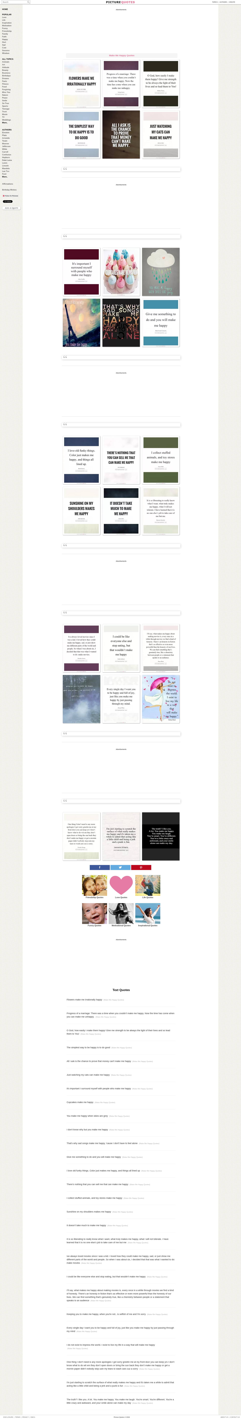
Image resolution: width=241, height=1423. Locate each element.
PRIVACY (25, 1417)
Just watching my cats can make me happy (99, 1075)
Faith (4, 37)
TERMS (17, 1417)
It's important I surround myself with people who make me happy (110, 1088)
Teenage (5, 109)
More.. (5, 123)
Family (5, 34)
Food (4, 87)
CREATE (232, 2)
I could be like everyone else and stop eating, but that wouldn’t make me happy (117, 1276)
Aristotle (6, 138)
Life (3, 20)
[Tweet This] (120, 867)
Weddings (6, 120)
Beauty (5, 70)
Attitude (5, 67)
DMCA (33, 1417)
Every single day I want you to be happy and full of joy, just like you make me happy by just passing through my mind (120, 1329)
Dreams (5, 78)
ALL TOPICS (7, 59)
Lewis (4, 163)
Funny (5, 28)
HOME (5, 9)
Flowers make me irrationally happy (95, 999)
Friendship (7, 31)
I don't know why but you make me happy (98, 1129)
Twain (4, 141)
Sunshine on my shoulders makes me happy (100, 1211)
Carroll (5, 152)
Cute (4, 48)
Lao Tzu (5, 171)
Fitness (5, 84)
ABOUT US (224, 1417)
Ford (4, 174)
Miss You (6, 92)
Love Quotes (121, 897)
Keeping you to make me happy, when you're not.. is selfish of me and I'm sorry (117, 1314)
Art (3, 65)
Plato (4, 135)
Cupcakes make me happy (91, 1102)
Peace (4, 98)
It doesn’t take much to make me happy (97, 1225)
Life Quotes (147, 897)
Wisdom (5, 53)
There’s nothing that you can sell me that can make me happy (108, 1184)
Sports (5, 106)
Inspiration (7, 23)
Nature (5, 95)
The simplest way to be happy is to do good (99, 1047)
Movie (4, 114)
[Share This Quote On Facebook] (100, 867)
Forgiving (6, 89)
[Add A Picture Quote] (11, 208)
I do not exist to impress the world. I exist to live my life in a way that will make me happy (111, 1347)
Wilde (4, 149)
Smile (4, 100)
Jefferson (6, 146)
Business (6, 73)
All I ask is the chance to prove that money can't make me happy (110, 1061)
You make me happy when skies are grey (98, 1116)
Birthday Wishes (9, 190)
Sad (4, 45)
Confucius (6, 155)
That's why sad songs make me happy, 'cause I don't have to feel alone (113, 1143)
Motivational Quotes (121, 925)
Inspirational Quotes (147, 925)
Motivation (6, 25)
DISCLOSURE (8, 1417)
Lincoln (5, 166)
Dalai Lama (7, 160)
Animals (5, 62)
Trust (4, 111)
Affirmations (7, 184)
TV (3, 117)
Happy (5, 39)
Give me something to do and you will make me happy (105, 1157)
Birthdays (6, 76)
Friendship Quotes (94, 897)
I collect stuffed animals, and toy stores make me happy (105, 1198)
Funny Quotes (94, 925)
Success (6, 50)
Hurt (4, 42)
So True (5, 103)
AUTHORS (223, 2)
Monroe (5, 143)
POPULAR (6, 14)
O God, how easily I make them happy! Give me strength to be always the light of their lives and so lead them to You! (118, 1032)
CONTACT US (235, 1417)
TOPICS (215, 2)
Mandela (6, 168)
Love (4, 17)
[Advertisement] (121, 30)
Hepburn (6, 157)
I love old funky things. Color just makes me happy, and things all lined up (114, 1170)
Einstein (5, 132)
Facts (4, 81)
